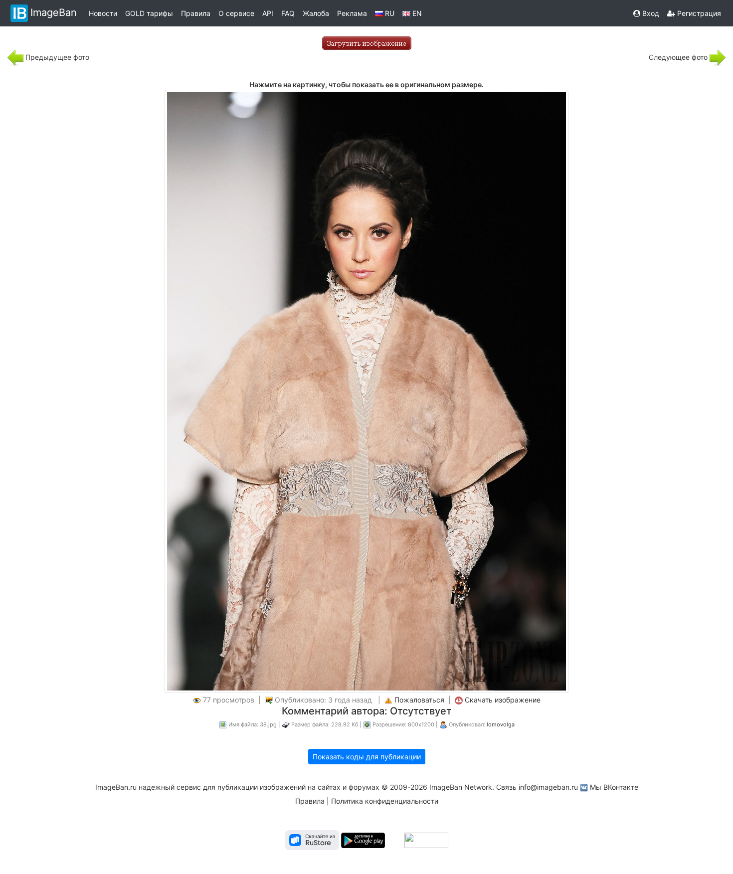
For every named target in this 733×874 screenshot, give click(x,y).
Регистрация (698, 13)
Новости (103, 13)
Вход (649, 13)
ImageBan (53, 12)
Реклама (352, 13)
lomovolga (501, 724)
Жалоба (316, 13)
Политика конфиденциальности (384, 801)
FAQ (288, 13)
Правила (195, 13)
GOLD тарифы (149, 13)
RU (388, 13)
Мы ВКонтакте (614, 787)
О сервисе (236, 13)
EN (416, 13)
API (267, 13)
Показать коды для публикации (367, 756)
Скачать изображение (503, 700)
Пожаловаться (419, 700)
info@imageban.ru (548, 787)
